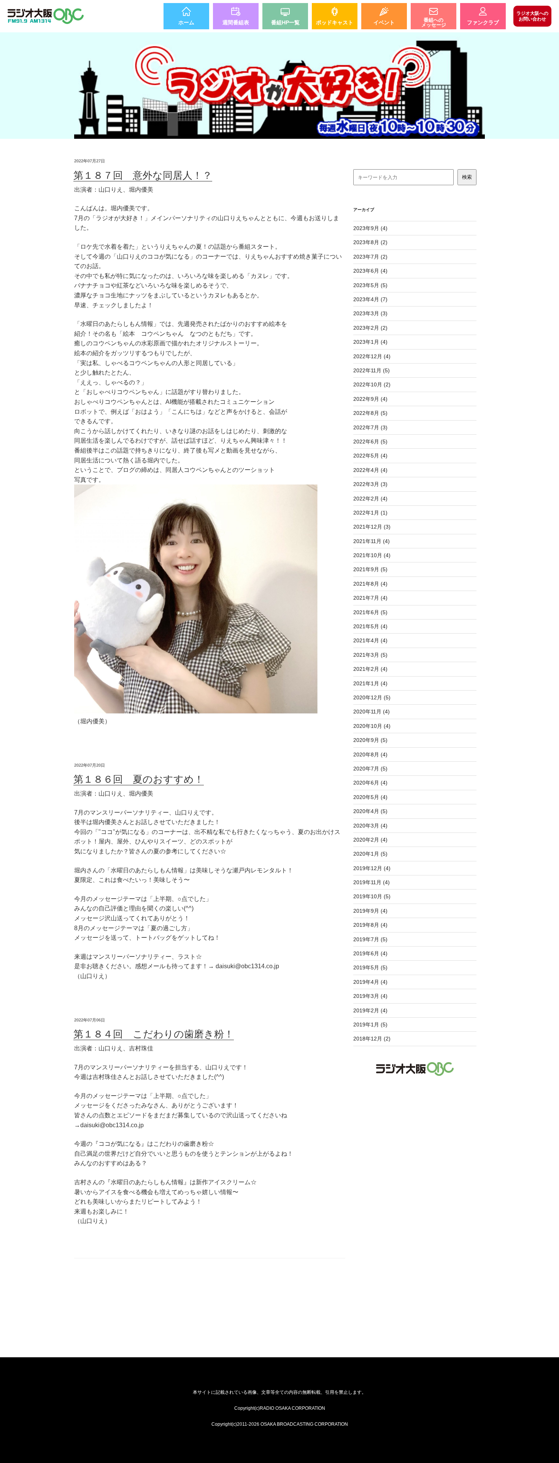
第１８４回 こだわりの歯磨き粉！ (153, 1034)
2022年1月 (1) (370, 513)
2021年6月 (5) (370, 612)
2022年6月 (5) (370, 441)
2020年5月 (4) (370, 797)
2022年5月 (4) (370, 456)
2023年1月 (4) (370, 342)
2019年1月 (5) (370, 1024)
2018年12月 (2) (372, 1039)
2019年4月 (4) (370, 982)
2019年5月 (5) (370, 967)
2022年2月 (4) (370, 499)
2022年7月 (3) (370, 427)
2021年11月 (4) (371, 541)
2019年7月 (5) (370, 939)
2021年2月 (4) (370, 669)
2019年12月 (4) (372, 868)
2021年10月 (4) (372, 555)
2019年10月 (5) (372, 896)
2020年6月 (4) (370, 783)
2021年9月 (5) (370, 569)
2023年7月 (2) (370, 257)
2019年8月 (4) (370, 925)
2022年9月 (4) (370, 399)
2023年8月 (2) (370, 242)
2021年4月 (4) (370, 640)
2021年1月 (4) (370, 683)
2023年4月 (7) (370, 299)
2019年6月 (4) (370, 953)
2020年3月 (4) (370, 826)
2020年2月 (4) (370, 840)
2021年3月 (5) (370, 655)
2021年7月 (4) (370, 598)
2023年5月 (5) (370, 285)
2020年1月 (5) (370, 854)
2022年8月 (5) (370, 413)
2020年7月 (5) (370, 769)
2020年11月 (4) (371, 711)
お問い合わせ (532, 16)
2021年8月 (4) (370, 584)
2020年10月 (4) (372, 726)
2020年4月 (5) (370, 811)
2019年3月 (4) (370, 996)
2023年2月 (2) (370, 328)
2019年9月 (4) (370, 911)
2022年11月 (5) (371, 370)
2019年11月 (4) (371, 882)
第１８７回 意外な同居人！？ (142, 175)
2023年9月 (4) (370, 228)
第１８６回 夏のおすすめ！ (138, 779)
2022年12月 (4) (372, 356)
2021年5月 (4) (370, 626)
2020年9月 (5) (370, 740)
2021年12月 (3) (372, 527)
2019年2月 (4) (370, 1010)
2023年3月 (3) (370, 313)
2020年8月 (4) (370, 754)
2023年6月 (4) (370, 271)
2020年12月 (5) (372, 697)
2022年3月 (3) (370, 484)
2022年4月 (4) (370, 470)
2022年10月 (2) (372, 384)
